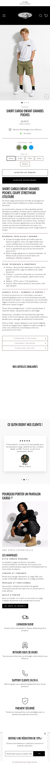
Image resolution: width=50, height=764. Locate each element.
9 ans (39, 158)
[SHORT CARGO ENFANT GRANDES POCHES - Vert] (11, 411)
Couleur (25, 142)
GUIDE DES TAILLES (25, 348)
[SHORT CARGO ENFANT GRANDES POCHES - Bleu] (14, 411)
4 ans (11, 158)
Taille (25, 154)
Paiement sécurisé (25, 343)
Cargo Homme (32, 762)
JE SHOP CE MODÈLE (15, 606)
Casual (25, 107)
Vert (25, 147)
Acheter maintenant (25, 180)
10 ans (25, 164)
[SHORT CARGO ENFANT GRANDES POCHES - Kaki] (8, 411)
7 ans (29, 158)
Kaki (18, 147)
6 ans (20, 158)
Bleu (31, 147)
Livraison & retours (25, 338)
